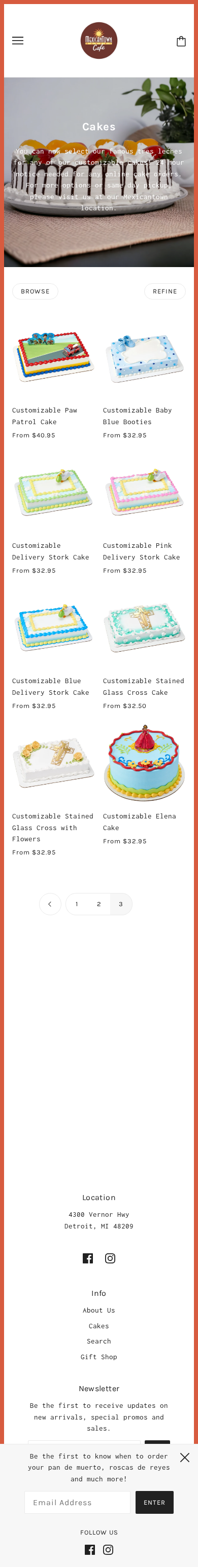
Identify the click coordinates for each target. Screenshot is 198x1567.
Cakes (99, 1326)
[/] (99, 39)
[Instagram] (106, 1549)
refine (165, 291)
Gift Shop (99, 1357)
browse (35, 291)
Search (99, 1341)
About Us (99, 1310)
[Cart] (181, 40)
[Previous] (50, 904)
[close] (185, 1456)
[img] (88, 1258)
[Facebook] (92, 1549)
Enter (155, 1502)
